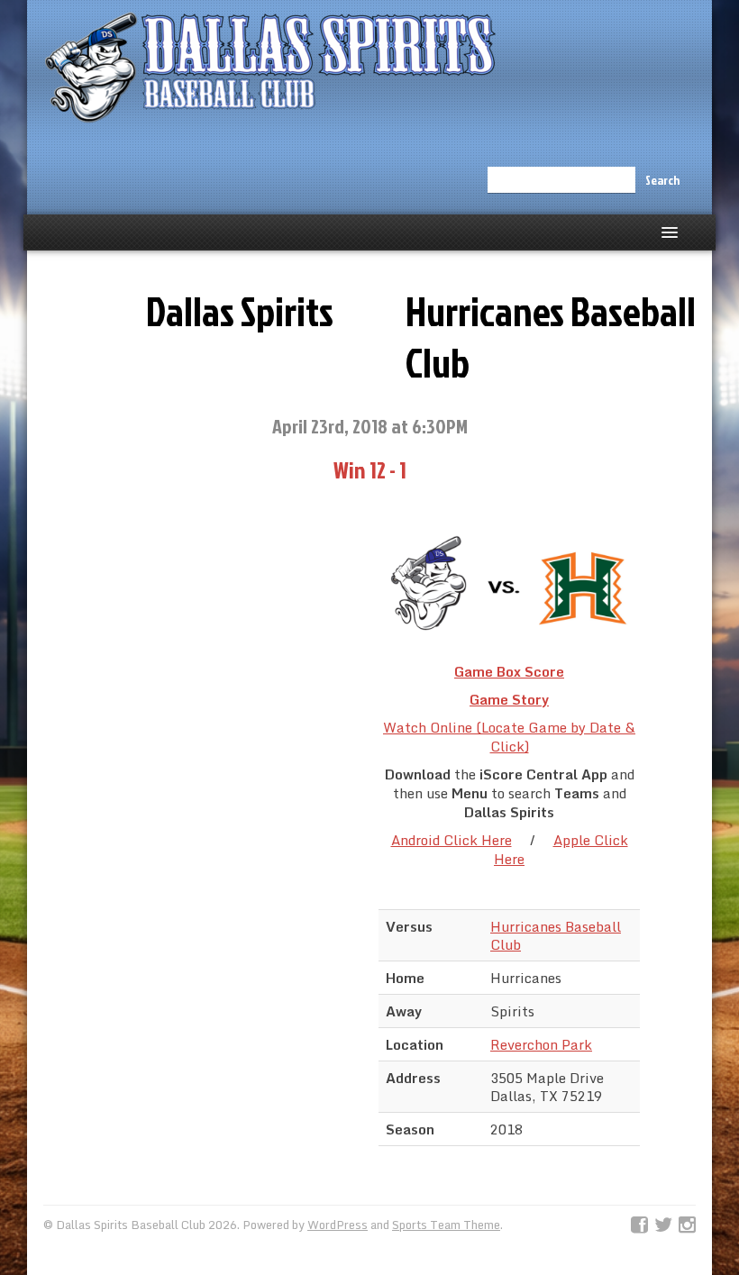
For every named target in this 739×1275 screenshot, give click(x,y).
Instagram (687, 1225)
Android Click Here (451, 840)
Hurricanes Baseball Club (555, 935)
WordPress (337, 1224)
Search (662, 179)
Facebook (639, 1225)
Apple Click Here (561, 849)
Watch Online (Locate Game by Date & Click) (509, 736)
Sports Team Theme (446, 1224)
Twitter (663, 1225)
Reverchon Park (541, 1044)
